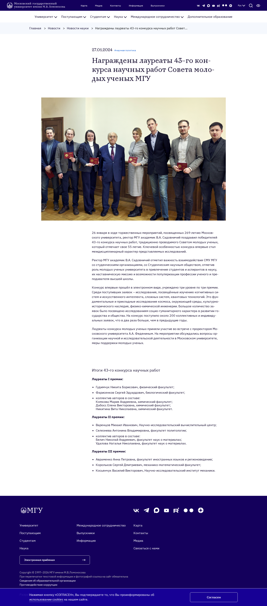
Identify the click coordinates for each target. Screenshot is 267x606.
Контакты (115, 5)
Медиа (98, 5)
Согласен (214, 597)
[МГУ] (36, 5)
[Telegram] (203, 5)
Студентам (98, 17)
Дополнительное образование (210, 16)
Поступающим (71, 17)
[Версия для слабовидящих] (258, 5)
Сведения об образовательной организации (48, 580)
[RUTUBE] (218, 5)
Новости (54, 28)
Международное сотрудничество (155, 17)
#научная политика (125, 50)
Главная (35, 28)
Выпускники (158, 5)
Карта (84, 5)
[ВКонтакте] (198, 5)
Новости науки (78, 28)
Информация (136, 5)
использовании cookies (46, 599)
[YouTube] (213, 5)
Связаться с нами (146, 548)
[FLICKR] (224, 5)
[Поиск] (251, 5)
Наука (118, 17)
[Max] (208, 5)
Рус (240, 5)
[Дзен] (230, 5)
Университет (44, 17)
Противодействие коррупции (38, 584)
